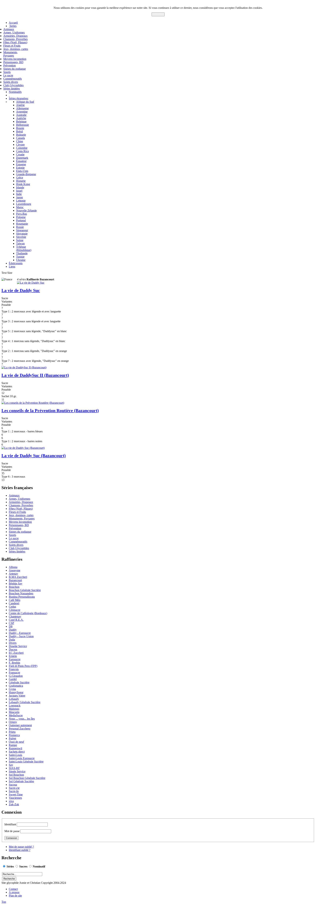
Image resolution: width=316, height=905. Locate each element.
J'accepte (158, 14)
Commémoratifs (12, 78)
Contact (13, 889)
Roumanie (22, 223)
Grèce (19, 177)
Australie (21, 114)
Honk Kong (23, 184)
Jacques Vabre (17, 695)
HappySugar (16, 692)
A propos (14, 892)
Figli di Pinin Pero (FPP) (23, 665)
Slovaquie (22, 233)
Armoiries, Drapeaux (15, 35)
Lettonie (21, 200)
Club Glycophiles (13, 85)
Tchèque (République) (23, 248)
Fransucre (14, 672)
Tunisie (20, 256)
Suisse (19, 240)
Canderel (14, 603)
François (14, 669)
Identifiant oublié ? (19, 850)
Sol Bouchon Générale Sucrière (27, 778)
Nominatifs (15, 91)
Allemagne (22, 108)
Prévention (9, 65)
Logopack (14, 705)
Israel (19, 190)
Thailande (22, 253)
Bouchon (14, 586)
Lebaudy (14, 698)
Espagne (21, 164)
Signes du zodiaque (14, 68)
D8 (10, 626)
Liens (12, 266)
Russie (20, 227)
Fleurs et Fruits (11, 45)
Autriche (21, 118)
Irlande (20, 187)
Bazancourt (15, 580)
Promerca (14, 735)
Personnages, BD (13, 62)
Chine (19, 141)
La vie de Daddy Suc (20, 290)
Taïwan (20, 243)
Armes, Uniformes (14, 32)
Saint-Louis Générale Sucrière (26, 761)
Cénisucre (14, 609)
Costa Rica (22, 151)
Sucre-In (14, 791)
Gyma (12, 689)
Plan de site (15, 895)
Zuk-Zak (14, 804)
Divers (12, 642)
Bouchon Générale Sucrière (25, 590)
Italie (19, 194)
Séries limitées (11, 88)
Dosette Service (18, 646)
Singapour (22, 230)
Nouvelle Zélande (26, 210)
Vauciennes (15, 797)
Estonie (20, 167)
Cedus (12, 606)
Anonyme (14, 570)
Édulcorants (15, 263)
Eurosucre (14, 659)
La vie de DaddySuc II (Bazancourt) (35, 375)
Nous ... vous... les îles (22, 718)
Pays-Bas (21, 213)
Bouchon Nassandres (21, 593)
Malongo (14, 708)
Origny (13, 722)
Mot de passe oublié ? (21, 846)
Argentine (22, 111)
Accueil (13, 22)
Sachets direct (17, 751)
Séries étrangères (18, 98)
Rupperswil (15, 748)
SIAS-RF (14, 768)
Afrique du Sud (25, 101)
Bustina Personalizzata (22, 596)
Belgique (21, 121)
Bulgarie (21, 134)
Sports (7, 72)
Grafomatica (16, 685)
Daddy (13, 629)
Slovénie (21, 236)
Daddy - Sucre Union (21, 636)
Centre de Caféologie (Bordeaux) (28, 613)
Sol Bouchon (16, 774)
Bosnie (20, 128)
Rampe (13, 745)
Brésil (19, 131)
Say (11, 764)
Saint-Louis (15, 754)
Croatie (20, 154)
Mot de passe (12, 831)
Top (3, 901)
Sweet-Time (16, 794)
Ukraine (20, 260)
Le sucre (8, 75)
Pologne (21, 217)
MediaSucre (16, 715)
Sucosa (13, 784)
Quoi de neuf (16, 741)
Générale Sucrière (19, 682)
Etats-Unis (22, 171)
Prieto (12, 731)
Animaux (8, 29)
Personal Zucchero (19, 728)
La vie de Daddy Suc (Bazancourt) (33, 455)
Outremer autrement (20, 725)
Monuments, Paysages (10, 54)
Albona (13, 567)
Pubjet (12, 738)
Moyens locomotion (14, 58)
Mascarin (14, 712)
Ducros (13, 649)
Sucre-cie (14, 787)
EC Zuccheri (16, 652)
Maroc (20, 207)
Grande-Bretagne (26, 174)
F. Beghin (14, 662)
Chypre (20, 144)
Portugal (21, 220)
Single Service (17, 771)
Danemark (22, 157)
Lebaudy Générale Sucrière (24, 702)
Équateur (21, 161)
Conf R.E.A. (16, 619)
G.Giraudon (16, 675)
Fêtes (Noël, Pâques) (15, 42)
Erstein (13, 656)
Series (12, 25)
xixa (11, 801)
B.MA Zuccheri (18, 576)
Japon (19, 197)
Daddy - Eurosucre (20, 633)
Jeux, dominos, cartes (15, 49)
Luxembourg (23, 203)
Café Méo (14, 600)
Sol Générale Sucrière (21, 781)
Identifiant (10, 824)
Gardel (13, 679)
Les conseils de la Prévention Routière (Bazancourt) (50, 410)
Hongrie (21, 180)
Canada (20, 138)
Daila (12, 639)
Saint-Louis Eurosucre (22, 758)
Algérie (20, 105)
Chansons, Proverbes (15, 39)
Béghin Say (15, 583)
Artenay (13, 573)
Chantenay (15, 616)
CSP (11, 623)
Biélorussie (22, 124)
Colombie (21, 147)
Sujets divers (10, 82)
